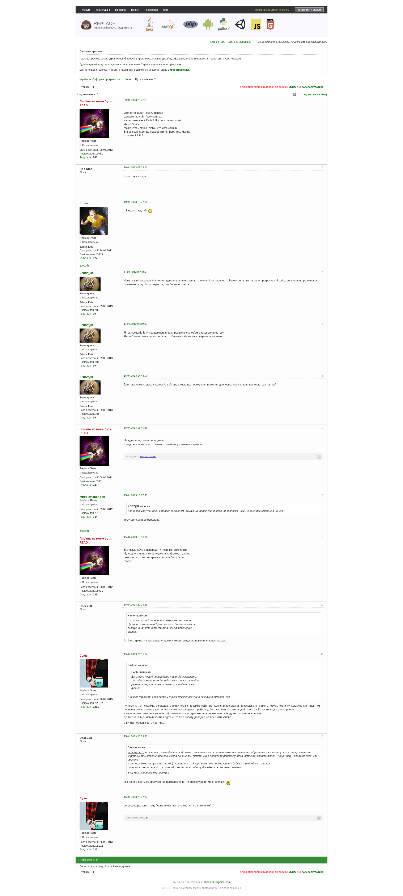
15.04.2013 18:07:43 (136, 495)
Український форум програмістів (99, 79)
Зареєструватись (179, 69)
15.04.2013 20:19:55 (136, 604)
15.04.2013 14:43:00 (136, 375)
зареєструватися (312, 87)
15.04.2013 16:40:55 (136, 427)
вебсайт (84, 265)
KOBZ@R (86, 273)
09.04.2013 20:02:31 (136, 100)
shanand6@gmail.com (217, 882)
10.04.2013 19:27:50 (136, 202)
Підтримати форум (309, 9)
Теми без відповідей (239, 41)
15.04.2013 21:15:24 (136, 654)
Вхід (165, 9)
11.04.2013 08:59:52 (135, 323)
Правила (120, 9)
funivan (85, 203)
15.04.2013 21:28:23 (136, 736)
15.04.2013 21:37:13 (136, 797)
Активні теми (217, 41)
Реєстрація (151, 9)
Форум (86, 9)
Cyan (83, 655)
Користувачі (103, 9)
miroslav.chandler (148, 456)
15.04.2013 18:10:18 (136, 537)
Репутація (86, 157)
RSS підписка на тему (312, 94)
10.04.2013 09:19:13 (136, 167)
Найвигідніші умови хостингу (272, 9)
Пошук (135, 9)
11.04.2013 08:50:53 (135, 272)
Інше (128, 79)
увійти (292, 87)
